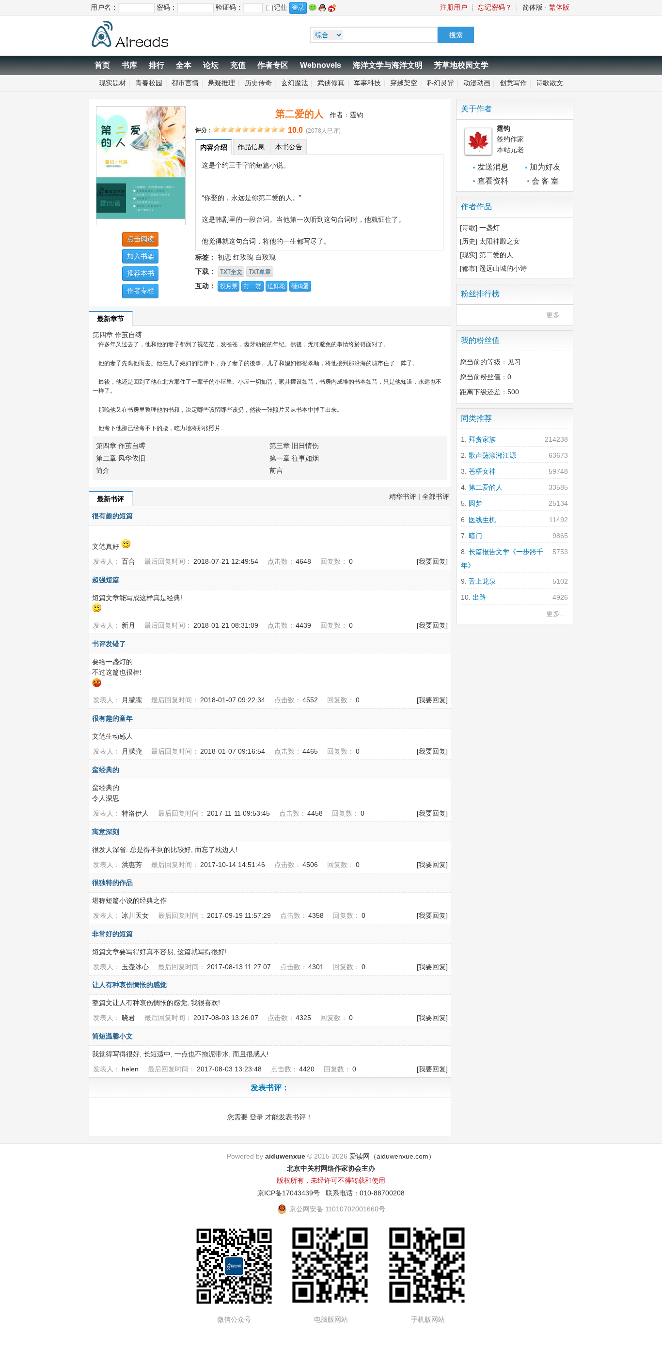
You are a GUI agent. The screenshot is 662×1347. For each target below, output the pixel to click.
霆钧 (356, 115)
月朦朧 (132, 700)
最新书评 (110, 499)
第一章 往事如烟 (294, 458)
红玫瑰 (243, 257)
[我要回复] (432, 561)
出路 (479, 597)
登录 (256, 1117)
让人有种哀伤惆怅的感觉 (129, 985)
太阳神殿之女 (499, 241)
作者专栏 (140, 290)
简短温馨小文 (112, 1036)
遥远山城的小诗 (503, 268)
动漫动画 (476, 83)
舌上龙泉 (482, 581)
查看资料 (492, 181)
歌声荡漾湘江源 (492, 455)
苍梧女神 (482, 471)
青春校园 (148, 83)
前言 (276, 470)
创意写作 (513, 83)
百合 (128, 561)
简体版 (532, 7)
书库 (129, 65)
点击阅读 (140, 239)
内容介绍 (213, 147)
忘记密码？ (495, 7)
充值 (238, 65)
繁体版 (559, 7)
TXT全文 (231, 271)
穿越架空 (403, 83)
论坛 (211, 65)
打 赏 (252, 286)
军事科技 (367, 83)
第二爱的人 (496, 255)
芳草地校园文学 (461, 65)
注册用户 (453, 7)
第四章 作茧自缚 (117, 335)
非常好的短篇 (112, 934)
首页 (102, 65)
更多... (556, 315)
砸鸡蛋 (300, 286)
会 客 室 (545, 181)
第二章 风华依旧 (120, 458)
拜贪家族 (482, 439)
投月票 (228, 286)
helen (130, 1069)
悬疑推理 (221, 83)
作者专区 (272, 65)
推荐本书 (140, 273)
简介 (103, 470)
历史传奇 (258, 83)
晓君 (128, 1018)
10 (281, 129)
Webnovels (320, 65)
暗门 (475, 536)
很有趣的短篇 (112, 516)
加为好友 (545, 167)
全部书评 (435, 496)
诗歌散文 (549, 83)
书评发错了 (109, 644)
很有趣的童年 (112, 718)
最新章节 (110, 319)
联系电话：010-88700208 (365, 1193)
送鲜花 (276, 286)
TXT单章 (260, 271)
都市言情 (185, 83)
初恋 (224, 257)
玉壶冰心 (135, 967)
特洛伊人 (135, 813)
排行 (156, 65)
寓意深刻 (105, 832)
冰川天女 (135, 915)
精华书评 (402, 496)
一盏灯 (489, 228)
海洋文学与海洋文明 (388, 65)
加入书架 (140, 256)
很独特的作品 (112, 882)
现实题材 (112, 83)
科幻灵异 (440, 83)
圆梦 (475, 503)
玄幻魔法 (294, 83)
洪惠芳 (132, 864)
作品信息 (251, 147)
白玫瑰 (265, 257)
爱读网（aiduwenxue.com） (392, 1156)
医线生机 (482, 520)
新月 (128, 625)
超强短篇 (105, 580)
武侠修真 (331, 83)
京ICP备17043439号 (288, 1193)
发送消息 (492, 167)
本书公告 (288, 147)
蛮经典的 (105, 770)
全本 (183, 65)
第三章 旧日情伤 (294, 445)
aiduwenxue (285, 1156)
